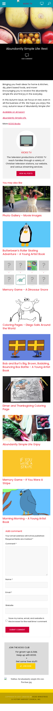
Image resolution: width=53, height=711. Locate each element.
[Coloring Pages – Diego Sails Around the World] (26, 308)
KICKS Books (14, 123)
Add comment (26, 59)
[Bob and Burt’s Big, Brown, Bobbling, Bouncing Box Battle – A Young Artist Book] (26, 347)
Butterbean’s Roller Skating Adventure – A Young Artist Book (24, 252)
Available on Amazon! (14, 112)
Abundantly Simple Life (15, 117)
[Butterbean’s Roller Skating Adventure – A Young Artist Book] (26, 234)
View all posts (26, 173)
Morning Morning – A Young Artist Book (24, 520)
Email (8, 592)
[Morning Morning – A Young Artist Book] (26, 502)
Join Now (27, 666)
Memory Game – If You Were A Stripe (23, 481)
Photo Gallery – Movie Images (22, 215)
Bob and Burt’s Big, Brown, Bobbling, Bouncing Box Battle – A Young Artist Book (26, 367)
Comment (10, 543)
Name (9, 579)
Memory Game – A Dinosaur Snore (25, 289)
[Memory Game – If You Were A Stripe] (26, 463)
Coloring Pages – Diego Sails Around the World (26, 326)
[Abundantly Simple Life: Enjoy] (26, 428)
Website (9, 605)
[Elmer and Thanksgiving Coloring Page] (26, 389)
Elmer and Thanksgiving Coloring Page (24, 407)
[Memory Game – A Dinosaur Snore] (26, 273)
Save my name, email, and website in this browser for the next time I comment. (28, 620)
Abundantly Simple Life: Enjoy (21, 444)
